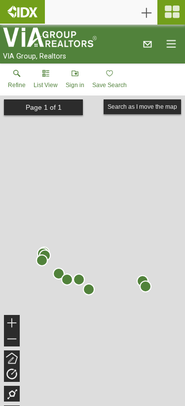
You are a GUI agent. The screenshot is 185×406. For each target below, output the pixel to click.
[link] (17, 81)
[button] (46, 81)
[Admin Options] (146, 13)
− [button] (12, 339)
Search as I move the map (142, 106)
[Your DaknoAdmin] (22, 12)
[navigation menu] (171, 12)
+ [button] (12, 324)
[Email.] (147, 43)
